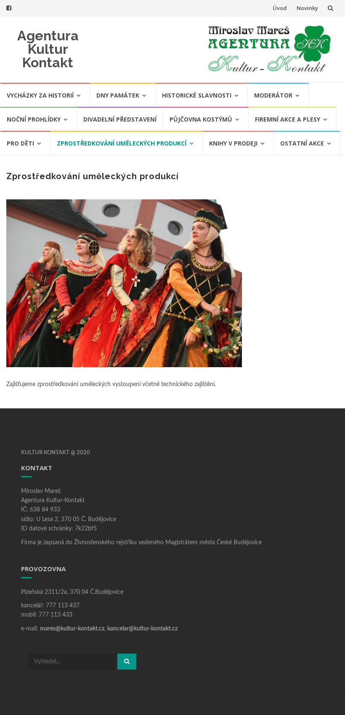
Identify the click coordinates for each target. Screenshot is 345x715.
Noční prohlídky (34, 119)
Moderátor (273, 95)
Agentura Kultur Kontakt (48, 49)
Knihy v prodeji (233, 143)
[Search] (126, 662)
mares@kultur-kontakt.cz (72, 629)
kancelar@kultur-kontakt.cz (142, 629)
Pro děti (20, 143)
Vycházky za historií (40, 95)
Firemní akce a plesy (287, 119)
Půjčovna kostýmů (201, 119)
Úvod (280, 8)
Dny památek (117, 95)
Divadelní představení (120, 119)
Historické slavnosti (196, 95)
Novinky (307, 8)
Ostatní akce (302, 143)
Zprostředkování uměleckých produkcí (121, 143)
